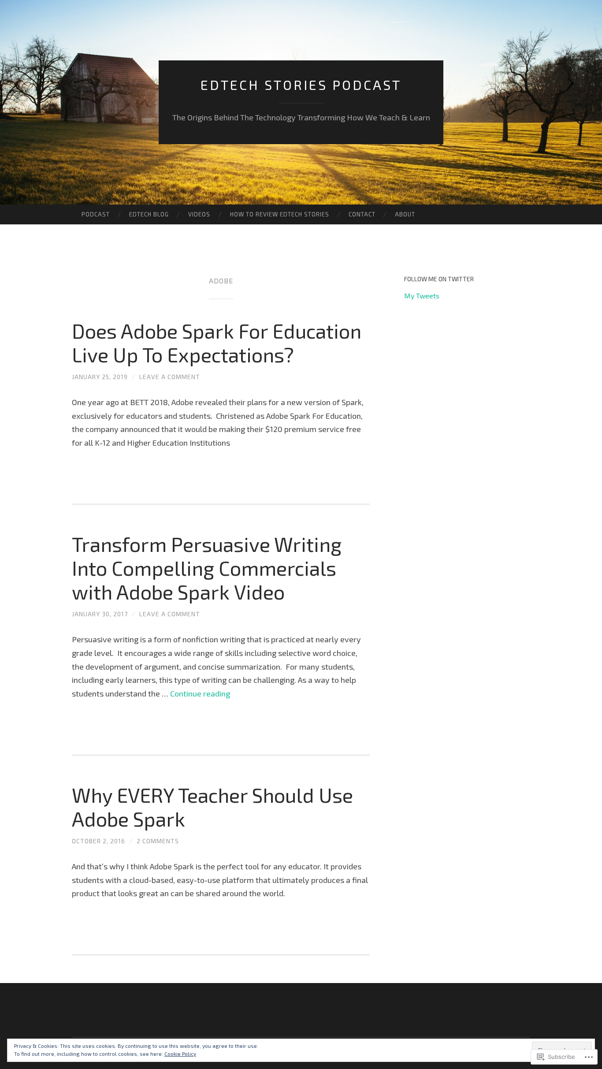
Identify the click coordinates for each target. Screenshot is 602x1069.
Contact (362, 214)
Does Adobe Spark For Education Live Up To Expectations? (216, 342)
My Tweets (421, 295)
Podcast (96, 214)
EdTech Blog (149, 214)
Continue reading (200, 693)
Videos (199, 214)
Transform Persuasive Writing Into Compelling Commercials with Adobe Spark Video (207, 567)
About (405, 214)
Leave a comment (169, 376)
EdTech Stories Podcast (301, 85)
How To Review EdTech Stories (279, 214)
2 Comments (158, 841)
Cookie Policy (180, 1053)
